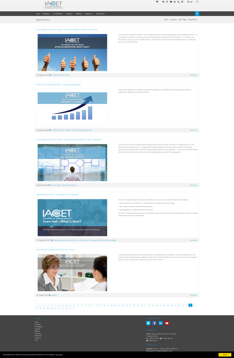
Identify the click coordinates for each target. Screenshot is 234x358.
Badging (113, 240)
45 (36, 308)
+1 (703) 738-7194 (167, 338)
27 (130, 305)
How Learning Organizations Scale (82, 130)
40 (179, 305)
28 (134, 305)
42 (186, 305)
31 (145, 305)
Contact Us (38, 338)
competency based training (61, 240)
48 (48, 308)
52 (63, 308)
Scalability (68, 130)
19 (100, 305)
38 (171, 305)
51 (59, 308)
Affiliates (78, 14)
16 (89, 305)
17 (93, 305)
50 (55, 308)
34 (156, 305)
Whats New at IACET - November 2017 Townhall (57, 194)
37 (168, 305)
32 (149, 305)
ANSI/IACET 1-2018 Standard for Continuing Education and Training (90, 240)
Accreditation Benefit (57, 130)
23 (115, 305)
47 (44, 308)
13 (78, 305)
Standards (46, 14)
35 (160, 305)
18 (96, 305)
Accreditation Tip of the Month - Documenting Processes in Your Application (69, 139)
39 (175, 305)
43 (191, 305)
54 (70, 308)
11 (70, 305)
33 (153, 305)
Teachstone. (160, 259)
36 (164, 305)
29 (138, 305)
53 (66, 308)
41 (183, 305)
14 (81, 305)
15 (85, 305)
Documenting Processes (69, 185)
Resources (88, 14)
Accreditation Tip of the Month (60, 75)
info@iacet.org (152, 340)
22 (111, 305)
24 (119, 305)
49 (51, 308)
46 (40, 308)
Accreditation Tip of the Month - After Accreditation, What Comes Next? (67, 29)
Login (191, 2)
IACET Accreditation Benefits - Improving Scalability (58, 84)
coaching (53, 295)
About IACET (100, 14)
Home (38, 14)
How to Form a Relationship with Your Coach (55, 249)
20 (104, 305)
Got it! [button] (225, 354)
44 (194, 305)
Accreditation (57, 14)
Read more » (194, 75)
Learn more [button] (59, 354)
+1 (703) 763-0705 (153, 338)
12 (74, 305)
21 (108, 305)
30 (141, 305)
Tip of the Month (56, 185)
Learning (68, 14)
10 (66, 305)
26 (126, 305)
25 (123, 305)
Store (36, 340)
